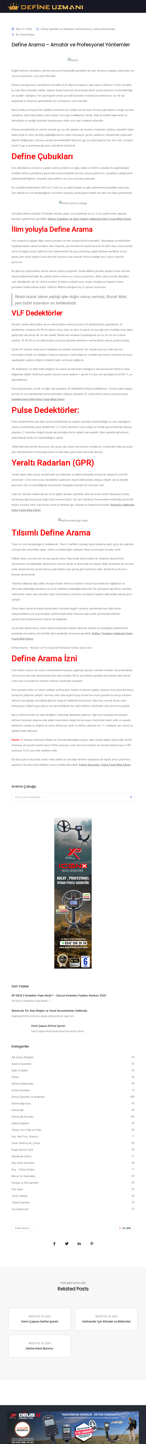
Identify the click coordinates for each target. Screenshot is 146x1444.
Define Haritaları (21, 1090)
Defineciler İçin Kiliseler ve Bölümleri (106, 1321)
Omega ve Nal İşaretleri (25, 1182)
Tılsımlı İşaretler (21, 1202)
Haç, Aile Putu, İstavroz (25, 1136)
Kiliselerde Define (22, 1156)
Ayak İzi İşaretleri (22, 1064)
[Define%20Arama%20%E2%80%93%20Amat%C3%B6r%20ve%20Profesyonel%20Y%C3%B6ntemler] (54, 1243)
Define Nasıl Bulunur (39, 1348)
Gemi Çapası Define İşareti (39, 1321)
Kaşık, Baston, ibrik (22, 1149)
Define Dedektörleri (23, 1083)
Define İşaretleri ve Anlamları (57, 29)
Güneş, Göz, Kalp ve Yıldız (26, 1130)
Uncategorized (20, 1209)
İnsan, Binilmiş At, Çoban (26, 1143)
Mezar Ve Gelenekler (24, 1176)
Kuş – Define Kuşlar (23, 1169)
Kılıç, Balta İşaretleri (23, 1163)
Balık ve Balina (20, 1070)
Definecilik (17, 1110)
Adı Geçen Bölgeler (23, 1057)
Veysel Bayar (27, 34)
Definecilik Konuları (104, 29)
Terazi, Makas (20, 1196)
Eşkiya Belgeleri (20, 1123)
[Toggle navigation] (137, 6)
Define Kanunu (83, 29)
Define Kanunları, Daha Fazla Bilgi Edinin (105, 764)
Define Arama (22, 1228)
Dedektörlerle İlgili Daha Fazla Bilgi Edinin (38, 399)
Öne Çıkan (17, 1189)
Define (15, 1077)
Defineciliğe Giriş (21, 1103)
